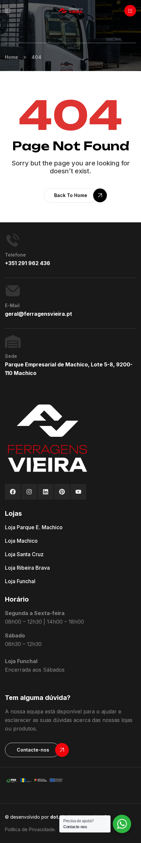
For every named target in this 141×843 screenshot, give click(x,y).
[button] (130, 10)
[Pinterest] (62, 492)
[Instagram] (29, 492)
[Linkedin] (45, 492)
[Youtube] (78, 492)
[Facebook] (13, 492)
